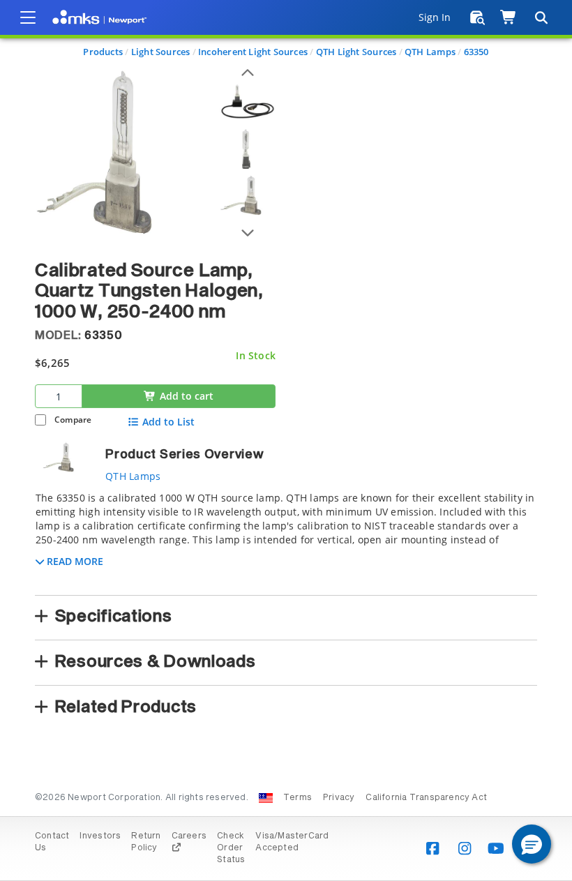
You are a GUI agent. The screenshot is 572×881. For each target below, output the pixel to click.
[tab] (286, 539)
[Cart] (509, 17)
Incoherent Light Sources (253, 51)
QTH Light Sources (356, 51)
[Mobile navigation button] (28, 17)
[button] (531, 844)
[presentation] (286, 440)
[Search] (541, 17)
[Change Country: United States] (266, 798)
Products (103, 51)
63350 (476, 51)
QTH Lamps (430, 51)
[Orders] (477, 17)
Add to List (168, 422)
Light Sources (160, 51)
